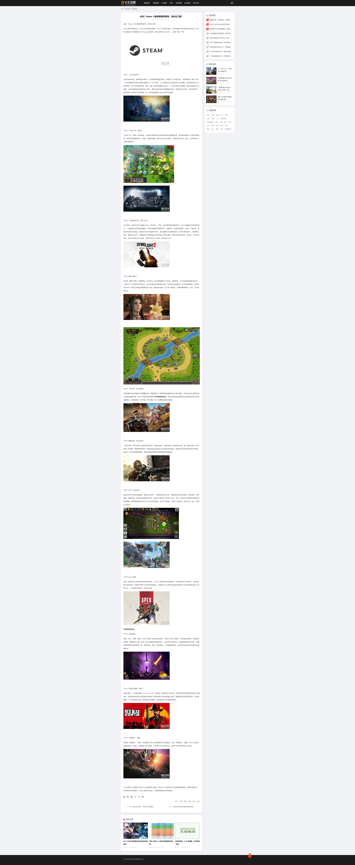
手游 (171, 3)
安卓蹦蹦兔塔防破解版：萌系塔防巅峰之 (221, 33)
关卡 (221, 115)
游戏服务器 (210, 122)
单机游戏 (156, 3)
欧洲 (221, 125)
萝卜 (212, 129)
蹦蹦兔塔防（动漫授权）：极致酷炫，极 (221, 20)
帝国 (217, 125)
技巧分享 (196, 3)
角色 (161, 400)
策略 (226, 115)
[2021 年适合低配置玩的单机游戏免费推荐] (135, 838)
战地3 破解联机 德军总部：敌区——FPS (221, 38)
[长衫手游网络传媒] (128, 3)
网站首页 (147, 3)
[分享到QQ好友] (130, 797)
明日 (208, 129)
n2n (217, 118)
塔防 (208, 115)
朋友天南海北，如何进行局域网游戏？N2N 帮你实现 (149, 806)
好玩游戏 (187, 3)
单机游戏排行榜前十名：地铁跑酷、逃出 (221, 47)
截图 (217, 129)
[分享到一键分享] (142, 797)
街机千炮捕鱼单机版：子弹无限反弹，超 (221, 42)
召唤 (183, 82)
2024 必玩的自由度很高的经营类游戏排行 (221, 24)
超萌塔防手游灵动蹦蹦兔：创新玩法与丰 (221, 29)
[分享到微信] (127, 797)
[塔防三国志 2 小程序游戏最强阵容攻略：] (161, 838)
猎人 (129, 393)
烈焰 (208, 118)
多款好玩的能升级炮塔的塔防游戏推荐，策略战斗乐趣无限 (192, 806)
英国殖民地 (228, 129)
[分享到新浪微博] (134, 797)
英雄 (217, 115)
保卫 (221, 129)
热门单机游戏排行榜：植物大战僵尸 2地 (221, 51)
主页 (122, 9)
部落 (144, 393)
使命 (130, 441)
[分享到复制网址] (138, 797)
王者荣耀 (179, 3)
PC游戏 (164, 3)
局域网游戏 (223, 118)
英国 (212, 125)
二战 (208, 125)
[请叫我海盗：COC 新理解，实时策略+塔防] (187, 838)
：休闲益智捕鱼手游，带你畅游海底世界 (221, 56)
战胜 (226, 125)
